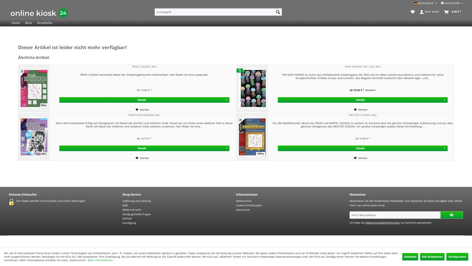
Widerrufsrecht (131, 210)
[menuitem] (218, 12)
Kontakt (127, 218)
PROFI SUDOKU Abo (144, 66)
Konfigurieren (457, 256)
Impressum (243, 210)
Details (142, 100)
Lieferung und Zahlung (136, 201)
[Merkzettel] (413, 12)
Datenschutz (243, 201)
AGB (125, 205)
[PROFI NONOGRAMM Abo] (34, 136)
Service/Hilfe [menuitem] (452, 3)
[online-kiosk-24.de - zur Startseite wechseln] (39, 13)
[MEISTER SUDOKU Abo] (252, 136)
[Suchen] (278, 12)
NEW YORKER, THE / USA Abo (363, 66)
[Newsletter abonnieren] (451, 215)
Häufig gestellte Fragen (136, 214)
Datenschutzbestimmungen (383, 222)
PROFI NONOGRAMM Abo (144, 115)
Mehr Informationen (100, 260)
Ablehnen (410, 256)
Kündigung (129, 223)
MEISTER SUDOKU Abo (362, 115)
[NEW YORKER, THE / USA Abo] (252, 88)
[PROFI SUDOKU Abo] (34, 88)
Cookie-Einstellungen (249, 205)
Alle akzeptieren (432, 256)
